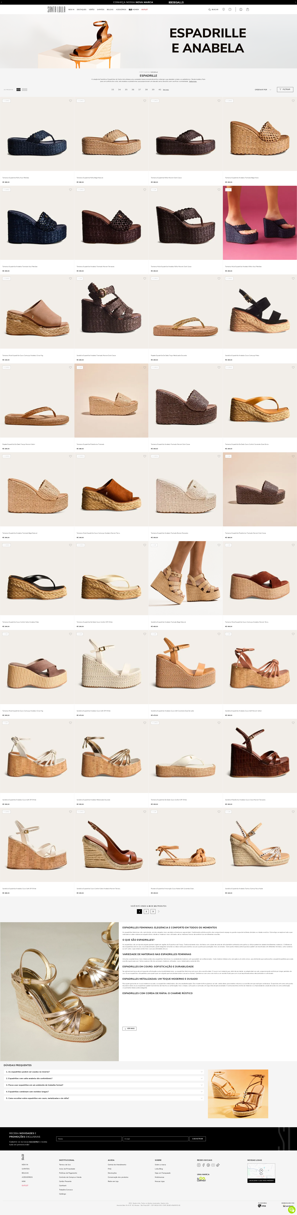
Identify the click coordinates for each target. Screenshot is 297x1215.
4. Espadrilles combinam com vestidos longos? (27, 1091)
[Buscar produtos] (209, 10)
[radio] (18, 89)
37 (139, 89)
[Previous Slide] (1, 2)
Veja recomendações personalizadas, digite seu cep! (223, 9)
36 (133, 89)
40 (160, 89)
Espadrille (154, 72)
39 (153, 89)
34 (119, 89)
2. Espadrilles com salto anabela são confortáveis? (29, 1078)
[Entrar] (240, 9)
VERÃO (91, 9)
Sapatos (147, 72)
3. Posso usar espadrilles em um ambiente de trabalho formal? (34, 1085)
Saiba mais (193, 81)
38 (146, 89)
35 (126, 89)
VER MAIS (130, 1028)
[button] (292, 1210)
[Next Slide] (296, 2)
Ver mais (166, 90)
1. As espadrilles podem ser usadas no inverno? (28, 1072)
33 (112, 89)
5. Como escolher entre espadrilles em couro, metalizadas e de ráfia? (37, 1098)
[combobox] (204, 9)
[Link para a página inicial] (141, 72)
